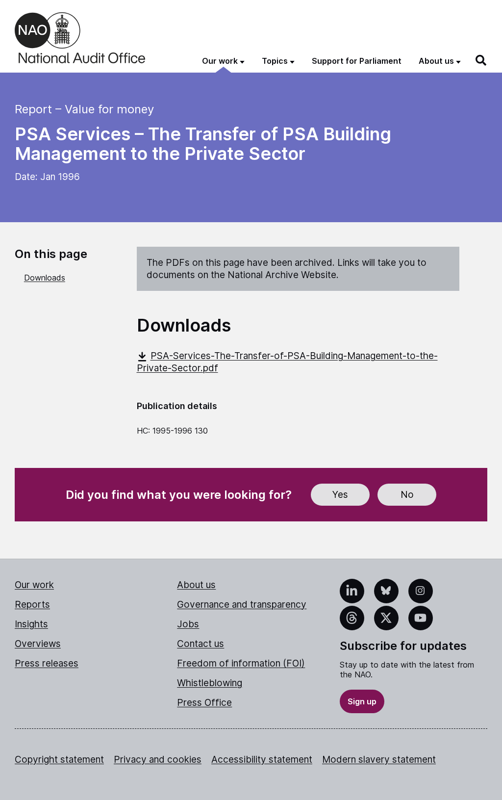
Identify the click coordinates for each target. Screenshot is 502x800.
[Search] (481, 60)
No (407, 494)
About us (196, 585)
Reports (32, 604)
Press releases (46, 663)
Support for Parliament (357, 61)
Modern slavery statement (379, 759)
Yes (340, 494)
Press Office (204, 702)
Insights (31, 624)
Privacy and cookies (157, 759)
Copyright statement (59, 759)
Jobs (188, 624)
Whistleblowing (209, 683)
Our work (34, 585)
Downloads (44, 278)
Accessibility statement (261, 759)
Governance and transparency (241, 604)
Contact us (200, 643)
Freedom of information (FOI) (241, 663)
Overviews (38, 643)
